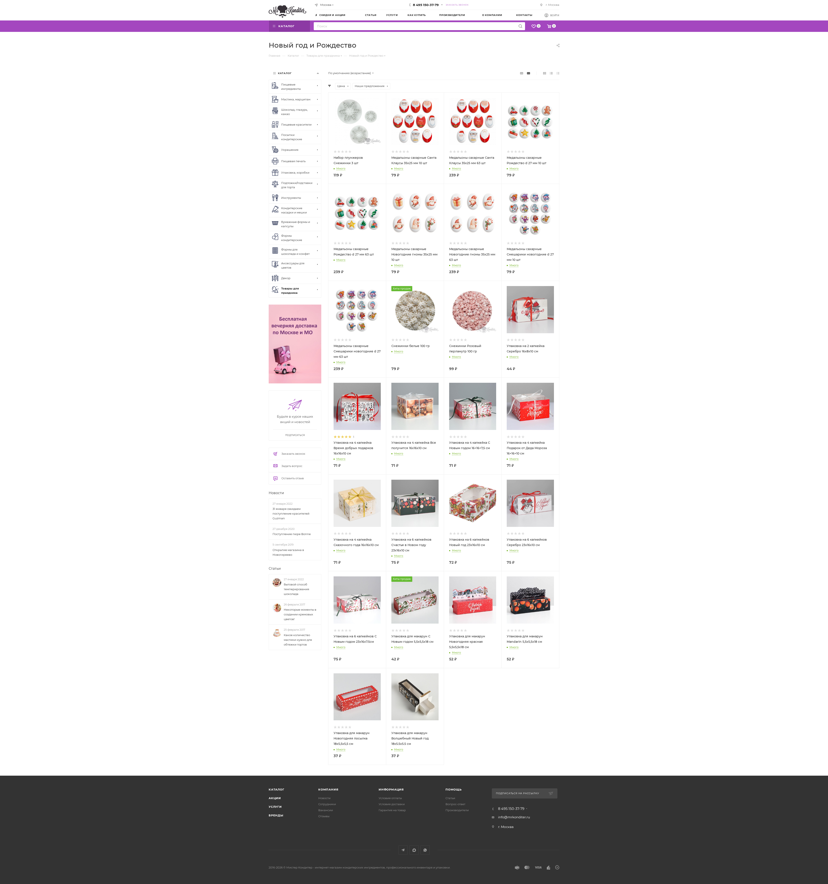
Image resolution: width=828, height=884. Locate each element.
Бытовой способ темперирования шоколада (296, 589)
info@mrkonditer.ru (514, 817)
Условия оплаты (390, 798)
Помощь (453, 789)
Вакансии (325, 810)
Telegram (403, 850)
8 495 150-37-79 (426, 5)
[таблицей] (558, 73)
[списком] (551, 73)
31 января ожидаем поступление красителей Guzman (291, 513)
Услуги (275, 806)
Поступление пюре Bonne (292, 534)
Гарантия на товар (392, 810)
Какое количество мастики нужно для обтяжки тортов (298, 639)
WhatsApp (425, 850)
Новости (276, 493)
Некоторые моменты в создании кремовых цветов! (300, 614)
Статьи (275, 569)
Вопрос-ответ (455, 804)
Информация (391, 789)
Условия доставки (392, 804)
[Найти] (520, 26)
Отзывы (323, 816)
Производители (457, 810)
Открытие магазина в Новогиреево (288, 552)
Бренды (276, 815)
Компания (328, 789)
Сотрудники (327, 804)
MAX (414, 850)
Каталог (276, 789)
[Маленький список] (522, 73)
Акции (275, 798)
